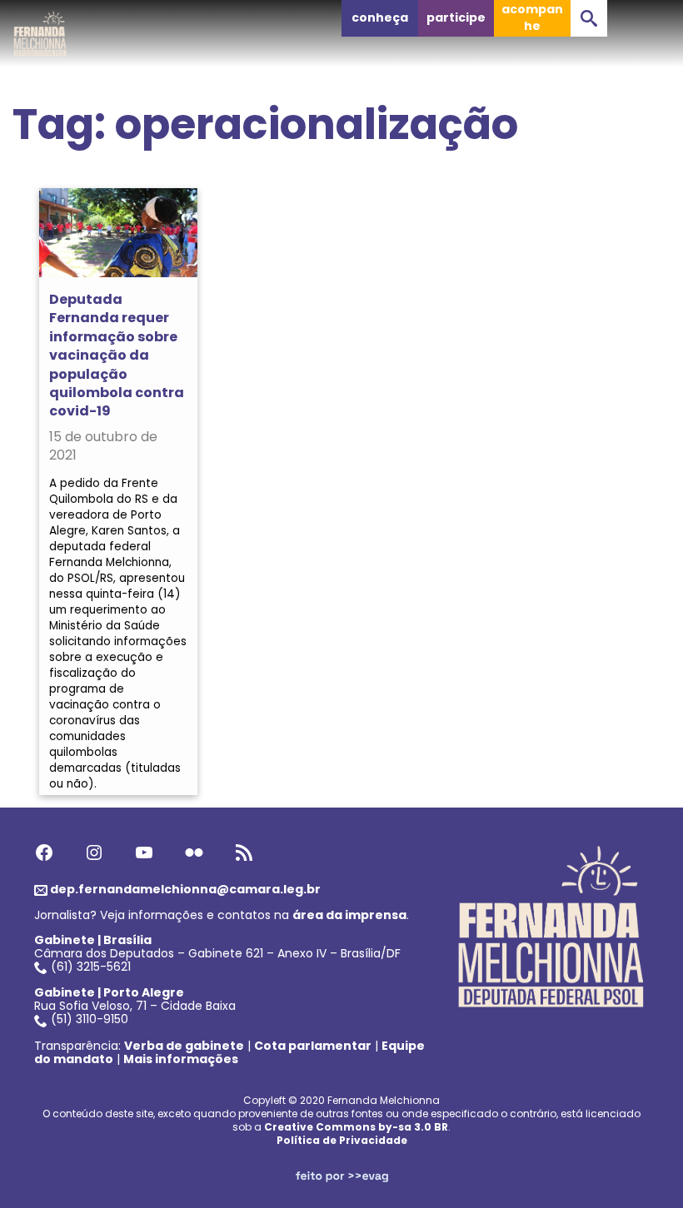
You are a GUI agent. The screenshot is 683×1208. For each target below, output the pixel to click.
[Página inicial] (39, 29)
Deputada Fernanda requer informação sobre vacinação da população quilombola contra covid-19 (116, 355)
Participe (456, 17)
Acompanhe (532, 17)
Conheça (379, 17)
